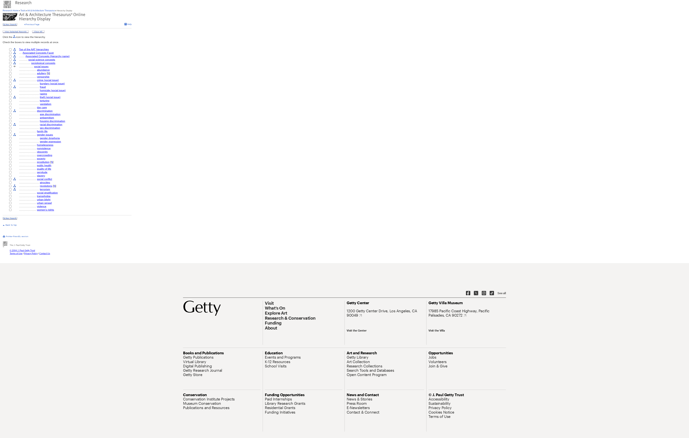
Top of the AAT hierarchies (34, 49)
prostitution (43, 162)
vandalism (45, 104)
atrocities (45, 182)
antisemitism (47, 117)
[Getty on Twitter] (476, 293)
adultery (41, 73)
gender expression (50, 141)
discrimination (45, 110)
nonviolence (44, 148)
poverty (41, 158)
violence (41, 206)
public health (44, 165)
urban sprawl (44, 202)
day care (42, 107)
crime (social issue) (48, 80)
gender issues (45, 134)
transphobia (43, 196)
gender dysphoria (50, 138)
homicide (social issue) (53, 90)
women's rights (45, 209)
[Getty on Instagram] (484, 293)
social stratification (47, 192)
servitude (42, 172)
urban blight (43, 199)
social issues (41, 66)
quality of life (44, 168)
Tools (23, 10)
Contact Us (44, 253)
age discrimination (50, 114)
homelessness (45, 144)
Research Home (11, 10)
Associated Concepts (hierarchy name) (47, 56)
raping (43, 93)
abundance (43, 69)
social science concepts (41, 59)
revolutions (46, 185)
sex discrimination (50, 127)
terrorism (45, 189)
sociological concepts (43, 63)
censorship (43, 76)
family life (42, 131)
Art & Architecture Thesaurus (41, 10)
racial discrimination (51, 124)
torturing (44, 100)
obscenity (42, 151)
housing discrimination (52, 121)
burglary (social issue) (52, 83)
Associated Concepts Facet (38, 52)
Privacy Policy (31, 253)
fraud (43, 86)
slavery (41, 175)
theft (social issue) (50, 97)
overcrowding (44, 155)
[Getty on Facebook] (468, 293)
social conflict (44, 179)
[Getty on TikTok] (492, 293)
